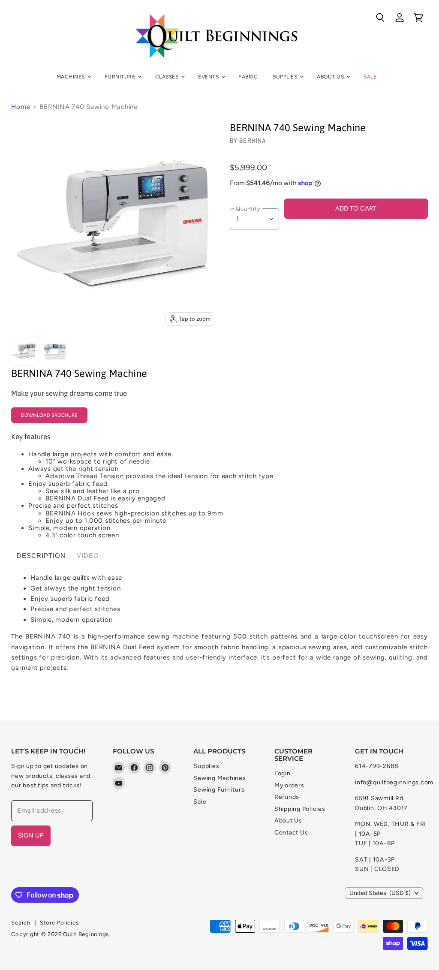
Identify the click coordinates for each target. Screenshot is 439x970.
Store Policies (59, 922)
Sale (370, 76)
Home (20, 107)
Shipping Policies (299, 809)
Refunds (286, 797)
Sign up (31, 835)
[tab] (41, 556)
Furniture (121, 76)
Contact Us (291, 832)
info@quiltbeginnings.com (394, 782)
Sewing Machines (219, 778)
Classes (167, 76)
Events (209, 76)
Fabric (248, 76)
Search (20, 922)
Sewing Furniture (219, 789)
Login (282, 773)
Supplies (285, 76)
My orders (289, 785)
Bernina (252, 140)
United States (380, 893)
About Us (331, 76)
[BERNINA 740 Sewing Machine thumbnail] (24, 351)
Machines (71, 76)
